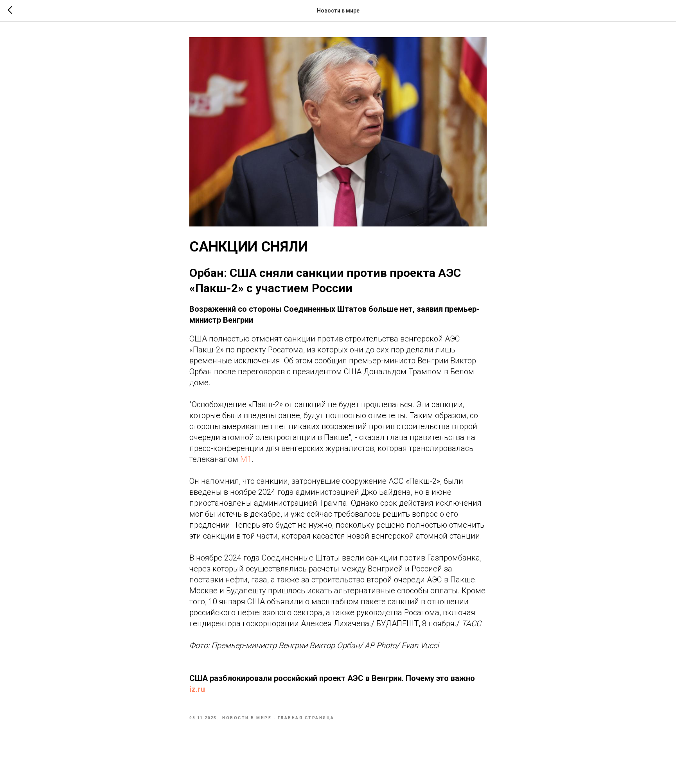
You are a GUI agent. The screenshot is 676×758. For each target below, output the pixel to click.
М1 (246, 459)
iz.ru (197, 689)
